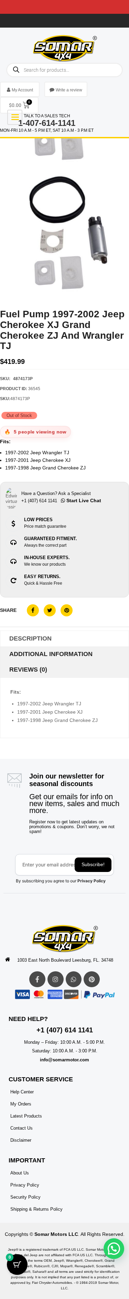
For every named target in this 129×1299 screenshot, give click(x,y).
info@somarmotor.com (64, 1059)
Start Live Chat (83, 500)
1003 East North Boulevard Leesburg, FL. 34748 (65, 960)
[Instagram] (55, 979)
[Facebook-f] (37, 979)
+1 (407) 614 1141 (64, 1030)
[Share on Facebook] (33, 610)
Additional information (51, 654)
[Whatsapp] (74, 979)
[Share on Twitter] (50, 610)
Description (30, 638)
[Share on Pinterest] (67, 610)
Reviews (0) (28, 669)
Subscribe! (93, 864)
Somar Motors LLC (56, 1234)
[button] (114, 1248)
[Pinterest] (92, 979)
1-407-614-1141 (46, 123)
